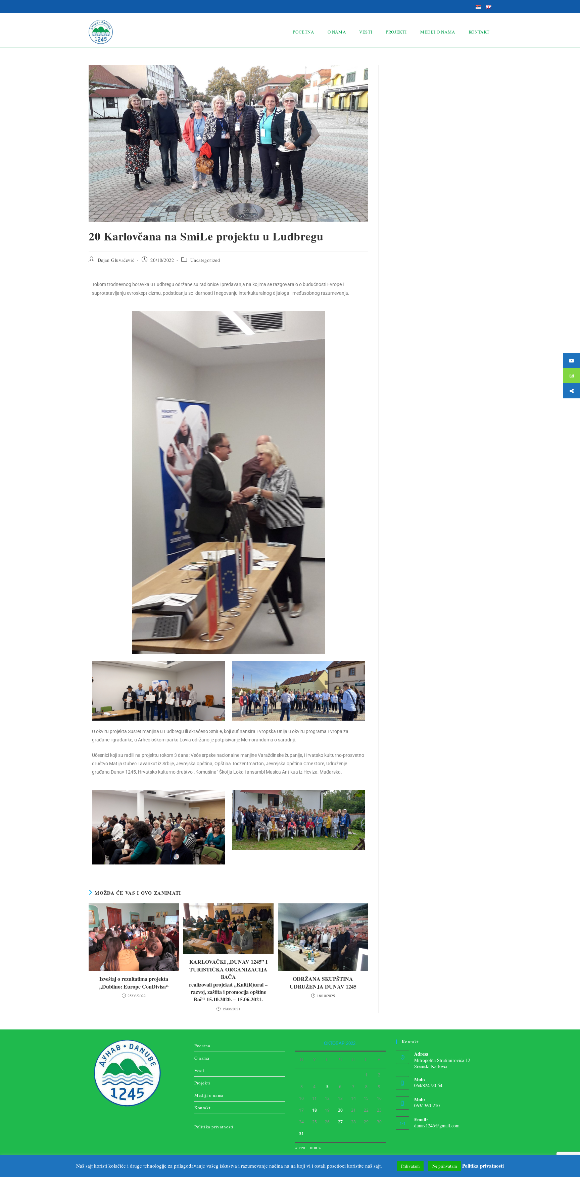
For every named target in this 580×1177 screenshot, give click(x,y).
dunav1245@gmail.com (437, 1125)
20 (340, 1110)
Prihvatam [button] (410, 1166)
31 (301, 1133)
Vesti (199, 1070)
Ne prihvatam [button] (444, 1166)
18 (314, 1110)
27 (340, 1122)
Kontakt (202, 1108)
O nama (201, 1058)
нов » (315, 1147)
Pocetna (202, 1046)
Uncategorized (205, 260)
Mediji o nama (209, 1095)
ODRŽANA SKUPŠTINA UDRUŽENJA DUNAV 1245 (323, 982)
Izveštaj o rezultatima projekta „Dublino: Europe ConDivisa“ (133, 982)
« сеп (300, 1147)
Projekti (202, 1083)
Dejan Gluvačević (116, 260)
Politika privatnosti (214, 1127)
